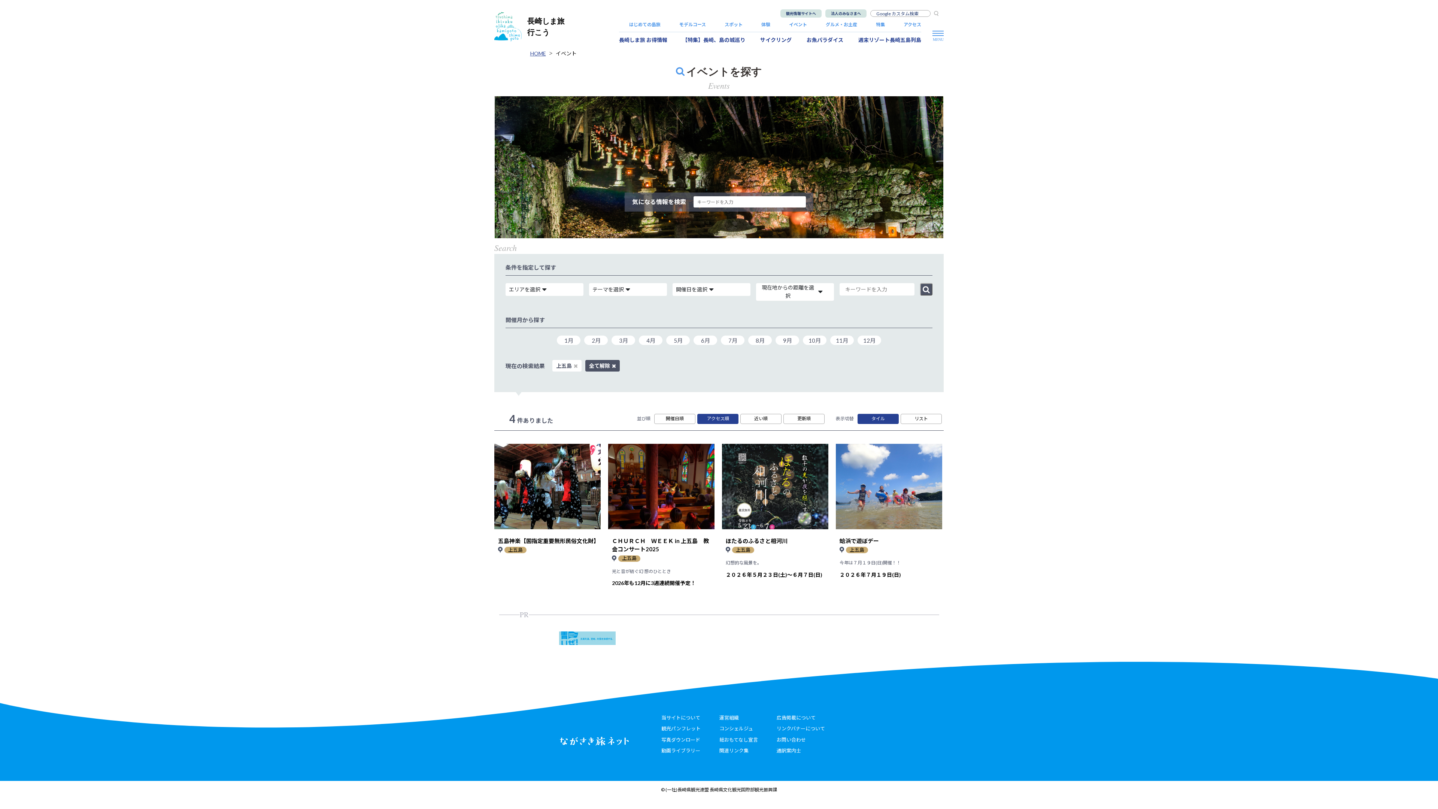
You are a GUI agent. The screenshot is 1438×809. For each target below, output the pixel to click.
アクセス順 (718, 418)
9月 (787, 340)
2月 (596, 340)
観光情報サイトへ (801, 13)
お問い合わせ (791, 740)
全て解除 (599, 366)
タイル (878, 418)
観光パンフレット (681, 728)
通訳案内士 (789, 751)
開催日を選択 (691, 289)
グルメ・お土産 (841, 24)
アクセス (912, 24)
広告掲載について (796, 718)
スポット (734, 24)
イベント (798, 24)
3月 (623, 340)
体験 (765, 24)
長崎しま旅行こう (546, 26)
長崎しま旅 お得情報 (643, 40)
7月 (732, 340)
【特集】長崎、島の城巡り (713, 40)
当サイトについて (680, 718)
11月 (842, 340)
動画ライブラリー (680, 751)
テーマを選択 (608, 289)
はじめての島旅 (645, 24)
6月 (705, 340)
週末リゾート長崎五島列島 (889, 40)
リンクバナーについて (801, 728)
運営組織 (729, 718)
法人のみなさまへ (846, 13)
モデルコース (692, 24)
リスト (921, 418)
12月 (869, 340)
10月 (815, 340)
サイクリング (776, 40)
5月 (678, 340)
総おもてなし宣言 (738, 740)
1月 (568, 340)
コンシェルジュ (736, 728)
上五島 (564, 366)
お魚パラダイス (825, 40)
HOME (538, 53)
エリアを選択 (524, 289)
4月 (650, 340)
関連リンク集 (734, 751)
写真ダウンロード (680, 740)
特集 (880, 24)
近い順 (761, 418)
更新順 (804, 418)
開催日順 (675, 418)
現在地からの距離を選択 (788, 291)
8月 (760, 340)
